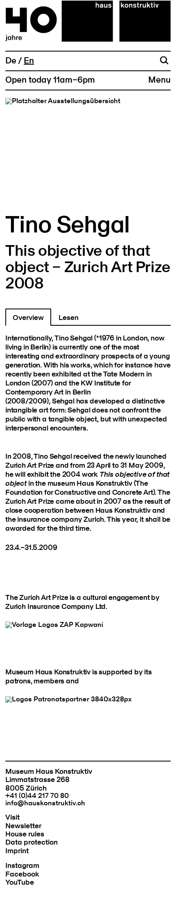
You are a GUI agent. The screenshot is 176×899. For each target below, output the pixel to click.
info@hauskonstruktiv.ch (45, 803)
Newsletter (23, 825)
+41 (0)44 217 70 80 (37, 796)
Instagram (22, 865)
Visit (12, 817)
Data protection (31, 842)
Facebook (22, 874)
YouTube (19, 882)
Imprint (17, 850)
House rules (24, 834)
